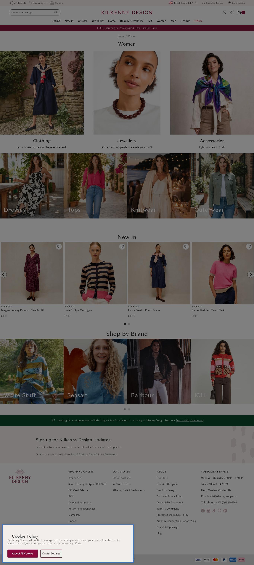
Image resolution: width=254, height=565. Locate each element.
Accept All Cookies (22, 553)
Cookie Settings (51, 553)
